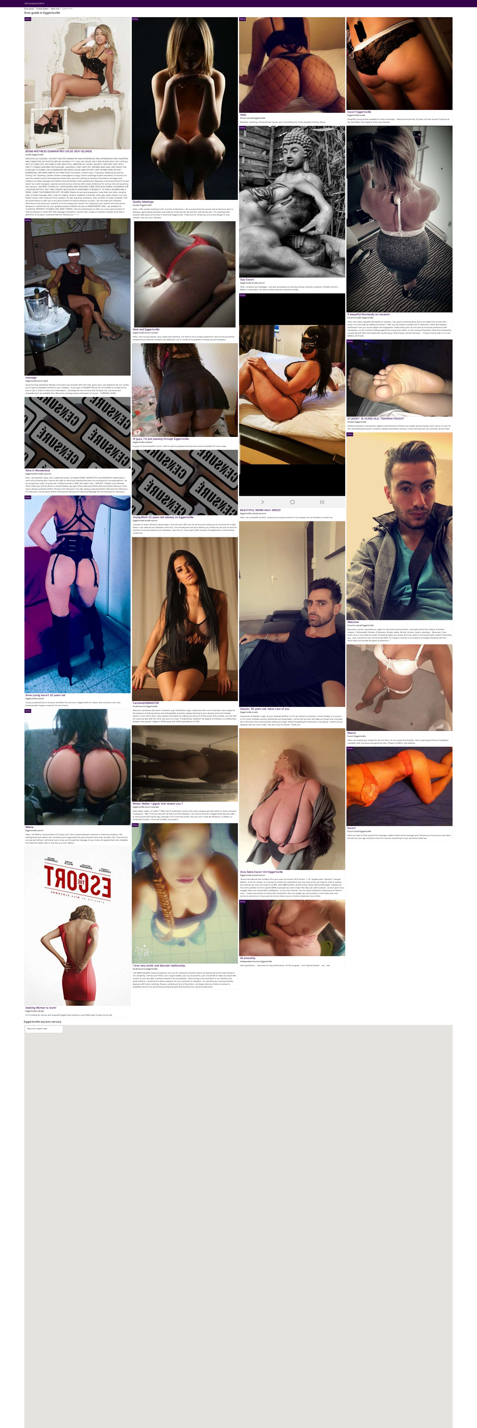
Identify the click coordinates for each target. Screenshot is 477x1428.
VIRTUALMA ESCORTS (34, 3)
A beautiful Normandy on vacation (368, 314)
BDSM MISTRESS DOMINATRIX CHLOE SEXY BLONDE (58, 151)
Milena (29, 827)
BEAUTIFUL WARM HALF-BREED (260, 510)
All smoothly (248, 958)
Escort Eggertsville (359, 111)
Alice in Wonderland (37, 470)
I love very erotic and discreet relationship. (159, 965)
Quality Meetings (143, 201)
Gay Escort (247, 279)
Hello (243, 114)
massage (31, 377)
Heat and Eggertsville (146, 329)
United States (42, 8)
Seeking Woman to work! (40, 1007)
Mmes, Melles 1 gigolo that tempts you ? (158, 803)
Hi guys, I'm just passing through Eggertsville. (161, 438)
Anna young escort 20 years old (45, 695)
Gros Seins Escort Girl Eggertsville (261, 871)
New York (55, 8)
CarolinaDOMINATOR (146, 703)
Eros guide (29, 8)
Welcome (353, 622)
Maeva (351, 732)
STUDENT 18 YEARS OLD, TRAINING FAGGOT (375, 418)
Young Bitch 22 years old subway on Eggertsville (163, 517)
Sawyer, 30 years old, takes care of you (264, 708)
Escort (351, 828)
